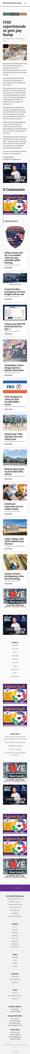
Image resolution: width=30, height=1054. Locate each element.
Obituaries (15, 659)
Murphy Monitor (15, 902)
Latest (4, 40)
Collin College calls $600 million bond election (14, 541)
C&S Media (15, 913)
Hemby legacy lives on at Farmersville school (14, 471)
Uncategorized (15, 676)
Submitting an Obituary (15, 746)
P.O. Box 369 (15, 1009)
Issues (15, 960)
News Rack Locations (15, 996)
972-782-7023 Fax (15, 1021)
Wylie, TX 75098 (15, 1011)
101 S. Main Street (15, 1023)
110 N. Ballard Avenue (15, 1037)
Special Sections (15, 979)
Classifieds (15, 944)
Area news (14, 265)
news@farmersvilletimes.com (12, 159)
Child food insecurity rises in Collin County (13, 506)
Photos (15, 966)
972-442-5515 (15, 1032)
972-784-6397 (15, 1019)
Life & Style (15, 655)
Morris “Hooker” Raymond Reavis (15, 742)
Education (21, 38)
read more (8, 268)
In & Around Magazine (15, 916)
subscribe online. (15, 154)
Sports (15, 673)
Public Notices (15, 669)
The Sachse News (15, 907)
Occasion (15, 662)
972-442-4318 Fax (15, 1034)
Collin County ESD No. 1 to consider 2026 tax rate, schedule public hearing (13, 257)
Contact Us (15, 998)
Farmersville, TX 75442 (15, 1025)
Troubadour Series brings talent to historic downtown (14, 368)
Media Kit (15, 982)
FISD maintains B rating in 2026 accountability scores (13, 400)
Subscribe (15, 957)
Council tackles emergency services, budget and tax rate (15, 291)
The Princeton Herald (15, 904)
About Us (15, 993)
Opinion (15, 666)
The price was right (15, 749)
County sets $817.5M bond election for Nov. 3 (14, 326)
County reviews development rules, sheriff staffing (14, 576)
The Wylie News (15, 910)
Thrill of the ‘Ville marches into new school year (13, 436)
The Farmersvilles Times (15, 899)
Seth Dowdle (7, 38)
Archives (15, 963)
